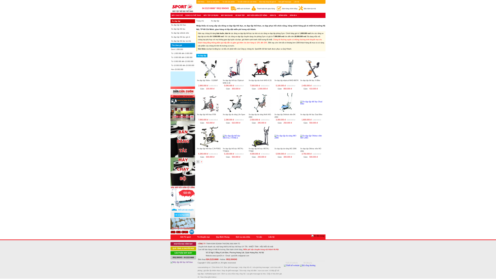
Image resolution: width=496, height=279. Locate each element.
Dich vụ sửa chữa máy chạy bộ (233, 274)
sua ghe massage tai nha (256, 274)
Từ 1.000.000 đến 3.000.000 (181, 53)
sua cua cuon (263, 271)
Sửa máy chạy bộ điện (248, 271)
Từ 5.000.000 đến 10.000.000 (182, 61)
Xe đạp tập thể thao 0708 (206, 114)
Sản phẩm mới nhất (183, 253)
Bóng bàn (283, 15)
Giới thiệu (201, 2)
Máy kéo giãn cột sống (257, 15)
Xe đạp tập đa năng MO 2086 (285, 149)
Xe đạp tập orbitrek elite (180, 33)
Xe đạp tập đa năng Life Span (234, 114)
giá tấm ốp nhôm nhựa (212, 271)
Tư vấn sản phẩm (228, 2)
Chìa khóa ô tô (217, 267)
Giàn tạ (273, 15)
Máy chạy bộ (177, 15)
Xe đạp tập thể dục (178, 29)
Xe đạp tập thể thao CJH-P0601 (209, 149)
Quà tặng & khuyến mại (183, 248)
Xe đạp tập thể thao (178, 25)
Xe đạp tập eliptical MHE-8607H (286, 80)
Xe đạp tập (240, 15)
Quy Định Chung (222, 237)
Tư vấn (259, 237)
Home (175, 236)
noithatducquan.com (212, 274)
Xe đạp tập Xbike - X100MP (207, 80)
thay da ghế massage (230, 271)
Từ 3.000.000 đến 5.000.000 (181, 57)
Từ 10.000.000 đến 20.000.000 (182, 65)
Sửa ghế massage (284, 2)
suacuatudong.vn (204, 267)
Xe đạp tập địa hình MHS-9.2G (260, 80)
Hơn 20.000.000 (177, 69)
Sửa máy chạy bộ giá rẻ (267, 2)
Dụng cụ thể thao (193, 15)
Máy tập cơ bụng (211, 15)
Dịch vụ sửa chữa (213, 2)
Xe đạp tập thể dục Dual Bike (311, 114)
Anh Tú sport (185, 237)
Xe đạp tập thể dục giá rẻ (180, 37)
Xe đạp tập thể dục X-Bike (310, 80)
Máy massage (227, 15)
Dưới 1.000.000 (177, 49)
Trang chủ (200, 21)
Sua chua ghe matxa (208, 277)
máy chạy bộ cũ (245, 267)
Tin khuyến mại (203, 237)
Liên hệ (296, 2)
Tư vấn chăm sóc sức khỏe (247, 2)
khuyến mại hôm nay (183, 244)
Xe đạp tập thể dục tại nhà (181, 41)
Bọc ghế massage (231, 267)
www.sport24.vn (218, 256)
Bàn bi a (293, 15)
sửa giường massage (261, 267)
